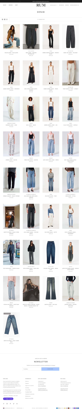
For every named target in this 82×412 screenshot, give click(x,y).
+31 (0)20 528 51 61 (42, 388)
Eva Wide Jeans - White (51, 232)
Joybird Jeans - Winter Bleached (71, 305)
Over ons (27, 381)
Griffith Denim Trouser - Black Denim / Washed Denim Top (31, 305)
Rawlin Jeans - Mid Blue (51, 304)
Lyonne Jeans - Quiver (11, 160)
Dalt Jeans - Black (31, 125)
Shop (16, 5)
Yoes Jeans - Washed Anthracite (31, 53)
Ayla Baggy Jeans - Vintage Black (31, 233)
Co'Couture (70, 51)
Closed (50, 302)
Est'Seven (11, 230)
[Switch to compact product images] (6, 19)
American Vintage (11, 123)
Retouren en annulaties (29, 398)
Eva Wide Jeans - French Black (11, 268)
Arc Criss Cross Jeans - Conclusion (70, 160)
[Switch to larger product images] (2, 19)
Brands (11, 5)
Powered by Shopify (43, 408)
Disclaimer (27, 387)
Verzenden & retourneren (29, 394)
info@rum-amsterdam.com (42, 390)
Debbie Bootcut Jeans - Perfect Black (51, 53)
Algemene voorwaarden (29, 385)
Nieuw (4, 5)
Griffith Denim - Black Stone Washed (11, 233)
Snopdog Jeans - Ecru (11, 125)
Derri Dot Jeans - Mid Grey (71, 52)
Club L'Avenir (31, 51)
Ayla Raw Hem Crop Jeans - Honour (31, 196)
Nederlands (53, 5)
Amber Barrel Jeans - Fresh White (51, 89)
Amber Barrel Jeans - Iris (51, 125)
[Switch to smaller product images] (4, 19)
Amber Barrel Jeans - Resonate (11, 88)
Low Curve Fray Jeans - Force (51, 160)
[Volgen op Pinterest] (10, 403)
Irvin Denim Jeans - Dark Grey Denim (31, 269)
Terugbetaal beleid (28, 392)
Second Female (31, 266)
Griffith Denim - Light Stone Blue (11, 341)
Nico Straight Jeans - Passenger (70, 233)
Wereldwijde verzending (41, 1)
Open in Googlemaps (42, 385)
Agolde (11, 158)
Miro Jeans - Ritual (71, 196)
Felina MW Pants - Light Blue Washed (11, 305)
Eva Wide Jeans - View (51, 196)
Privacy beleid (27, 390)
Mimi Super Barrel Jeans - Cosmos (31, 89)
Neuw (51, 51)
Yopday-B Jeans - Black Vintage (11, 196)
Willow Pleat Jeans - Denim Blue (51, 269)
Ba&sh (11, 51)
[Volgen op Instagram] (7, 403)
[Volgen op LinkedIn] (17, 403)
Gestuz (70, 266)
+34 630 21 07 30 (64, 388)
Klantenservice (27, 396)
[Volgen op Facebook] (3, 403)
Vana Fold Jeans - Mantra (31, 160)
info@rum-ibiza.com (64, 390)
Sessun (31, 123)
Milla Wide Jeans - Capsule (71, 125)
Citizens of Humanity (31, 194)
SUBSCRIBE (50, 369)
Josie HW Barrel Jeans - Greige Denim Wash (70, 269)
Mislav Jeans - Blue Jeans (11, 52)
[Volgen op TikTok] (13, 403)
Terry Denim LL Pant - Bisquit (70, 88)
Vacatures (27, 383)
